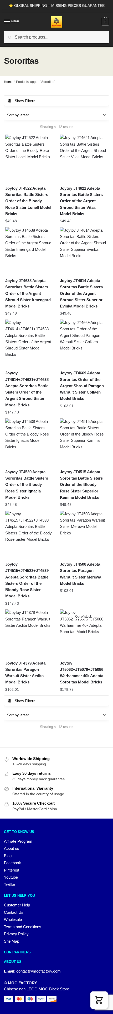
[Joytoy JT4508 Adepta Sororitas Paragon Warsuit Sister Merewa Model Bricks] (83, 534)
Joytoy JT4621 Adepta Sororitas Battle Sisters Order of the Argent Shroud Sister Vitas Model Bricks (81, 201)
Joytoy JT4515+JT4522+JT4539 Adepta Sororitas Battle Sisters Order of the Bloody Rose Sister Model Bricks (27, 580)
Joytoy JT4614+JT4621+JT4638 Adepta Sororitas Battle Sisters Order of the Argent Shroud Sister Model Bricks (27, 389)
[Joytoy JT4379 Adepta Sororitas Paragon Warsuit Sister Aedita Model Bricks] (28, 632)
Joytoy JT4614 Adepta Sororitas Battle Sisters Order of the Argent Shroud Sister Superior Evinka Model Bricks (81, 293)
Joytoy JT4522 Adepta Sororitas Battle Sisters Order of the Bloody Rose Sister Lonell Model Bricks (28, 201)
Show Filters (25, 101)
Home (8, 82)
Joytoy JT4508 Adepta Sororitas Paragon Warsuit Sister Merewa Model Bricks (80, 574)
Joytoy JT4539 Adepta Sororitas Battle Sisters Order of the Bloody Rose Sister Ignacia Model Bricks (26, 485)
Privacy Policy (16, 934)
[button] (99, 1000)
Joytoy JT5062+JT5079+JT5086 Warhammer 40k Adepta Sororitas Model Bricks (81, 672)
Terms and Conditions (22, 927)
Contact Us (13, 912)
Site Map (11, 941)
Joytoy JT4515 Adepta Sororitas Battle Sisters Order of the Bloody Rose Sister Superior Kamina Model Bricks (81, 485)
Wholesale (13, 919)
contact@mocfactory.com (38, 971)
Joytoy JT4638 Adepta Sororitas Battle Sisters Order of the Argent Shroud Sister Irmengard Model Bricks (28, 293)
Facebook (12, 863)
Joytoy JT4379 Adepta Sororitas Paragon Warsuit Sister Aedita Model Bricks (25, 672)
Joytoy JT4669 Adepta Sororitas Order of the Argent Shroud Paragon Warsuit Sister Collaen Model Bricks (82, 386)
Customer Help (17, 905)
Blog (8, 855)
